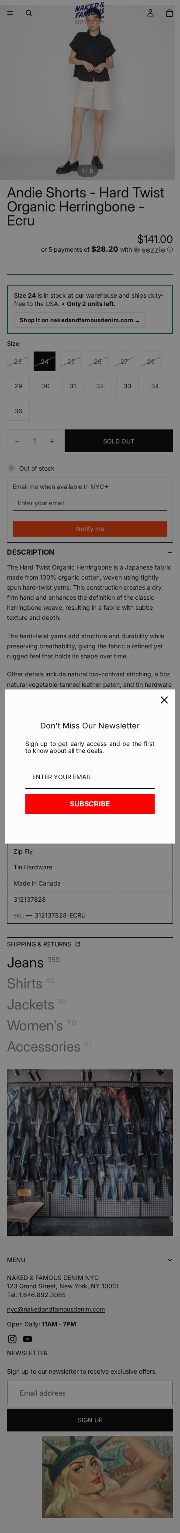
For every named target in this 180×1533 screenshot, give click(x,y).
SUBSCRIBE (90, 803)
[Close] (164, 699)
